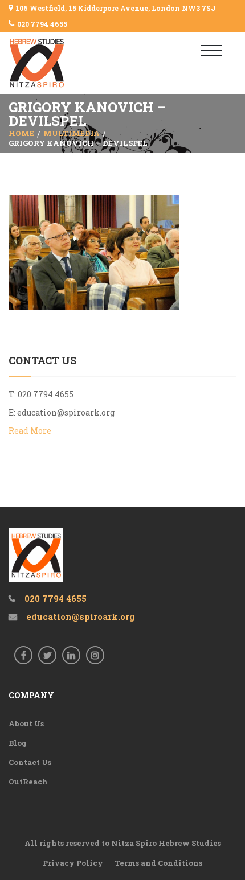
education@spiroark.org (66, 412)
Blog (18, 743)
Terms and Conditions (158, 863)
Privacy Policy (73, 863)
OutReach (28, 781)
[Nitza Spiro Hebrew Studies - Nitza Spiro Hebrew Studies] (56, 63)
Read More (30, 430)
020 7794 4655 (42, 23)
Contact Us (30, 762)
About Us (26, 723)
